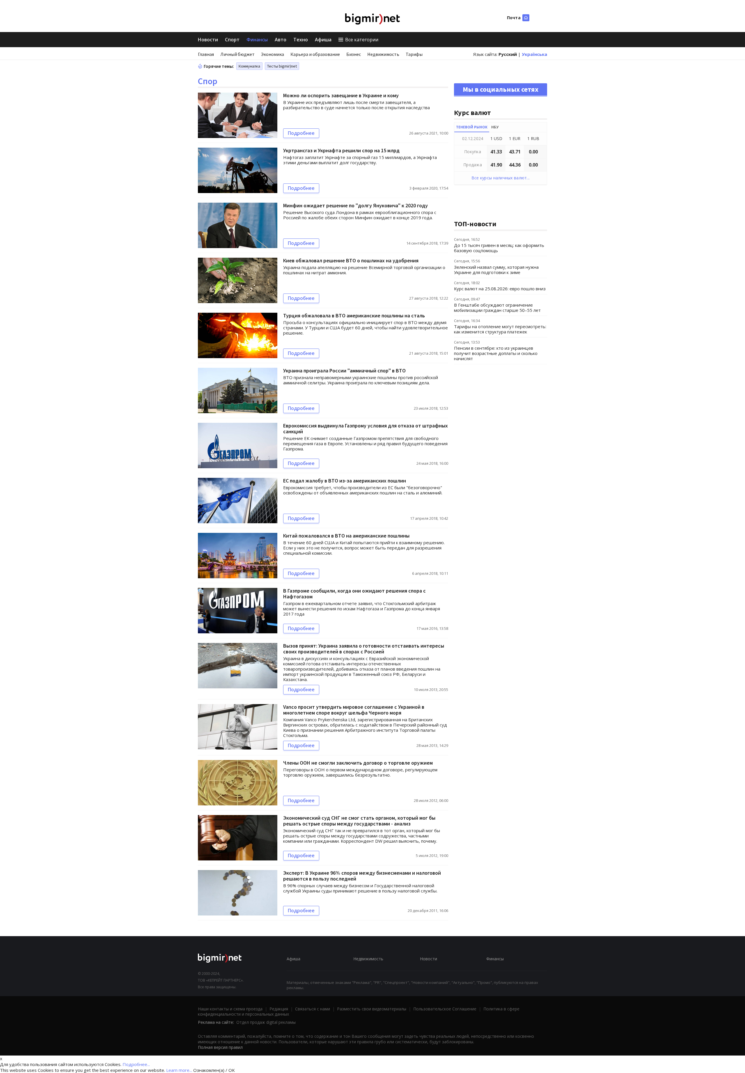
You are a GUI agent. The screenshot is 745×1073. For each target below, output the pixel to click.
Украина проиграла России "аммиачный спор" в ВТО (344, 370)
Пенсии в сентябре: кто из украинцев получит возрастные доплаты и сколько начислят (496, 353)
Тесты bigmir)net (282, 66)
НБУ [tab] (495, 127)
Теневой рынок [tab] (471, 127)
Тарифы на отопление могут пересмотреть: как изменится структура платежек (500, 329)
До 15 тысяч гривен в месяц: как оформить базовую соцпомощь (499, 247)
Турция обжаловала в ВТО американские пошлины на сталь (354, 315)
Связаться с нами (312, 1009)
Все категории (361, 39)
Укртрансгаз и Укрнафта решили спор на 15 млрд (341, 150)
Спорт (232, 39)
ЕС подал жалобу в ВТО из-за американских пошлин (344, 480)
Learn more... (179, 1070)
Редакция (278, 1009)
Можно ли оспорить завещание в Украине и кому (341, 95)
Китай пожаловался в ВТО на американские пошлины (346, 535)
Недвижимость (383, 54)
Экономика (272, 54)
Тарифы (414, 54)
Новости (208, 39)
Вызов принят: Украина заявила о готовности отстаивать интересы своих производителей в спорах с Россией (363, 648)
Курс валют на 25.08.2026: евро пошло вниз (500, 288)
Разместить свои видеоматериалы (371, 1009)
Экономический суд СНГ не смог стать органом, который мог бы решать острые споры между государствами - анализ (359, 820)
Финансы (257, 39)
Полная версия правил (220, 1047)
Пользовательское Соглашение (444, 1009)
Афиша (323, 39)
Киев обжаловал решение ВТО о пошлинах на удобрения (350, 260)
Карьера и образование (315, 54)
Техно (300, 39)
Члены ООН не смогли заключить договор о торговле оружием (358, 762)
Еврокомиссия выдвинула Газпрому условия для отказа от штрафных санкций (365, 428)
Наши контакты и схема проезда (230, 1009)
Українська (534, 54)
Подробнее (301, 133)
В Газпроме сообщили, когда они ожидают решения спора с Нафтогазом (354, 593)
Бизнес (353, 54)
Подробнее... (136, 1064)
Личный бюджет (237, 54)
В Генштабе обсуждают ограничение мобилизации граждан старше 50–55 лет (497, 307)
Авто (280, 39)
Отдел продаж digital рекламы (266, 1022)
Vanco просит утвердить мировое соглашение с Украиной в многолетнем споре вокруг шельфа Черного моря (353, 709)
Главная (206, 54)
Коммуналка (249, 66)
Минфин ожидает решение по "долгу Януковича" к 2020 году (355, 205)
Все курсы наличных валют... (500, 178)
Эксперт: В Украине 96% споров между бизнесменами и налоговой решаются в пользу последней (362, 875)
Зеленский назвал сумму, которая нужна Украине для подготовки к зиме (496, 269)
